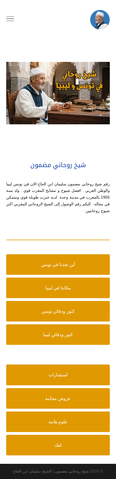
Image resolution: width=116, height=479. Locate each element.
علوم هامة (58, 421)
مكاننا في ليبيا (58, 287)
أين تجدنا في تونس (58, 264)
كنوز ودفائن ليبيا (58, 334)
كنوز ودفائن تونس (58, 311)
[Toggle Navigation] (10, 19)
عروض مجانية (58, 398)
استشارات (58, 374)
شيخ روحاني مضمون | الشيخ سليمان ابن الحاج (51, 471)
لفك (58, 445)
